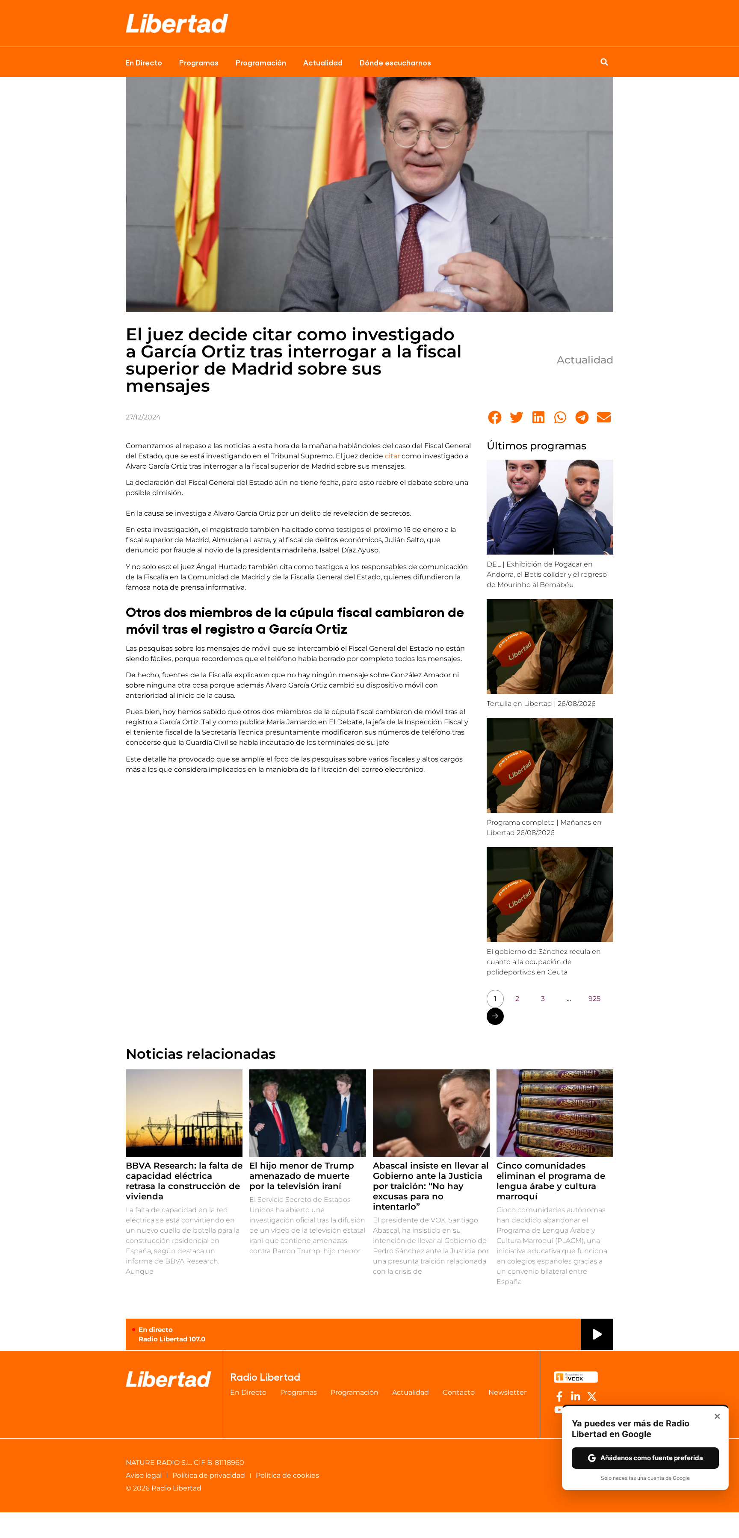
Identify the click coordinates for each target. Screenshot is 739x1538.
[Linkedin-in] (576, 1396)
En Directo (144, 62)
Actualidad (323, 62)
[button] (604, 62)
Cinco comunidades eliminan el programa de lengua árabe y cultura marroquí (551, 1180)
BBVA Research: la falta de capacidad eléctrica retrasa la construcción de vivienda (184, 1180)
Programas (199, 62)
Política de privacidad (208, 1475)
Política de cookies (287, 1475)
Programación (261, 62)
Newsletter (507, 1392)
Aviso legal (144, 1475)
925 (594, 999)
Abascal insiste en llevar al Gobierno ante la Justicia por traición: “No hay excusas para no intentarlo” (431, 1186)
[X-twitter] (592, 1396)
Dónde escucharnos (395, 62)
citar (392, 456)
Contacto (459, 1392)
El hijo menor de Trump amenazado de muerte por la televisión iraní (301, 1175)
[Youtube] (559, 1410)
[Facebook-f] (559, 1396)
